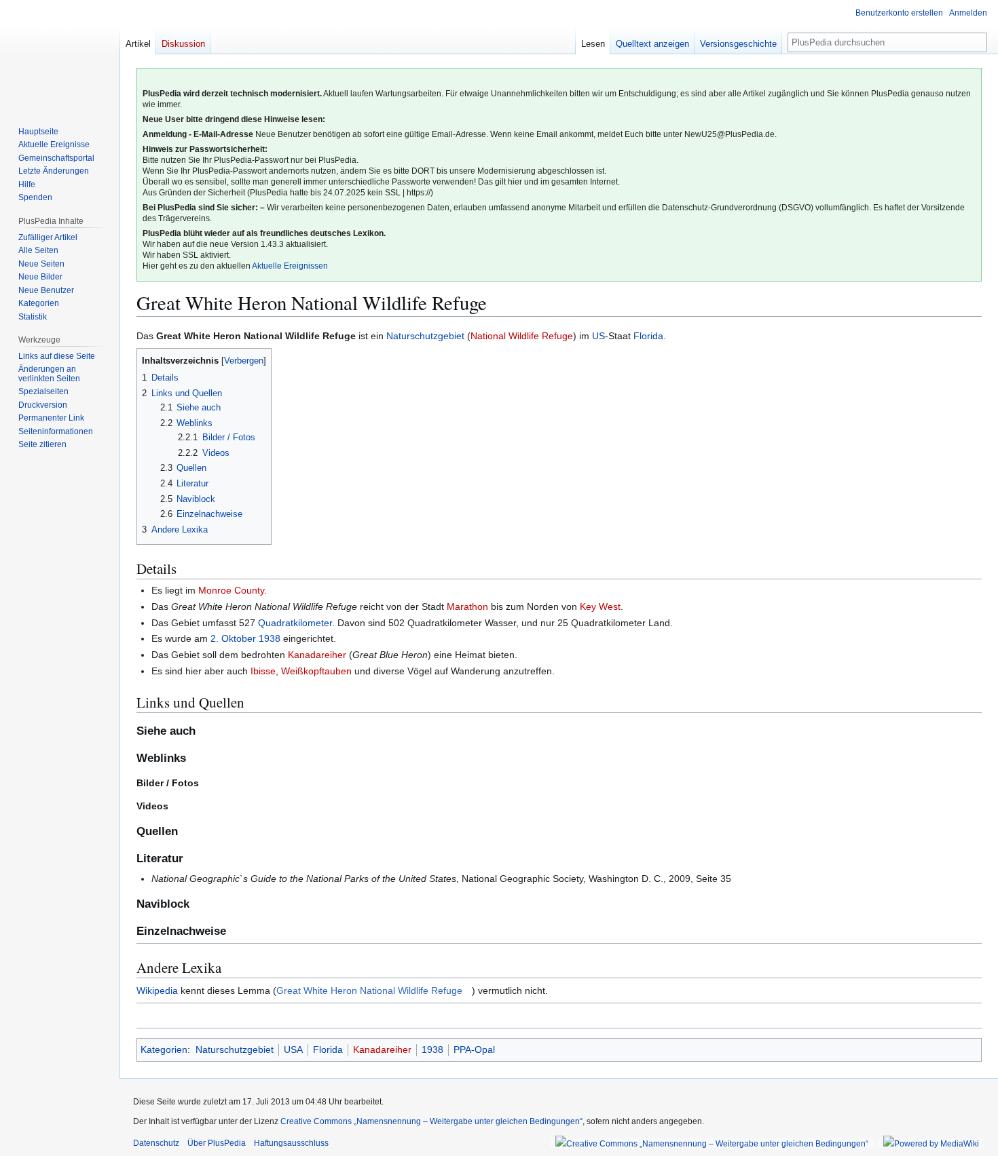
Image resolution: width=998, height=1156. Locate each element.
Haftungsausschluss (291, 1143)
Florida (648, 335)
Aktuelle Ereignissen (290, 266)
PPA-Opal (474, 1049)
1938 (269, 638)
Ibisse (263, 671)
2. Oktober (233, 638)
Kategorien (164, 1049)
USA (293, 1049)
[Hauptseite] (59, 54)
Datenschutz (156, 1143)
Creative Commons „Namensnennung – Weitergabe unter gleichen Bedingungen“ (431, 1121)
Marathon (467, 606)
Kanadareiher (317, 654)
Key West (600, 606)
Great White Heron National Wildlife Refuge (369, 990)
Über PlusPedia (216, 1143)
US (598, 335)
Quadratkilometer (295, 622)
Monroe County (231, 590)
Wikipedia (157, 990)
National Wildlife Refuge (521, 335)
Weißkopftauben (316, 671)
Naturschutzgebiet (425, 335)
